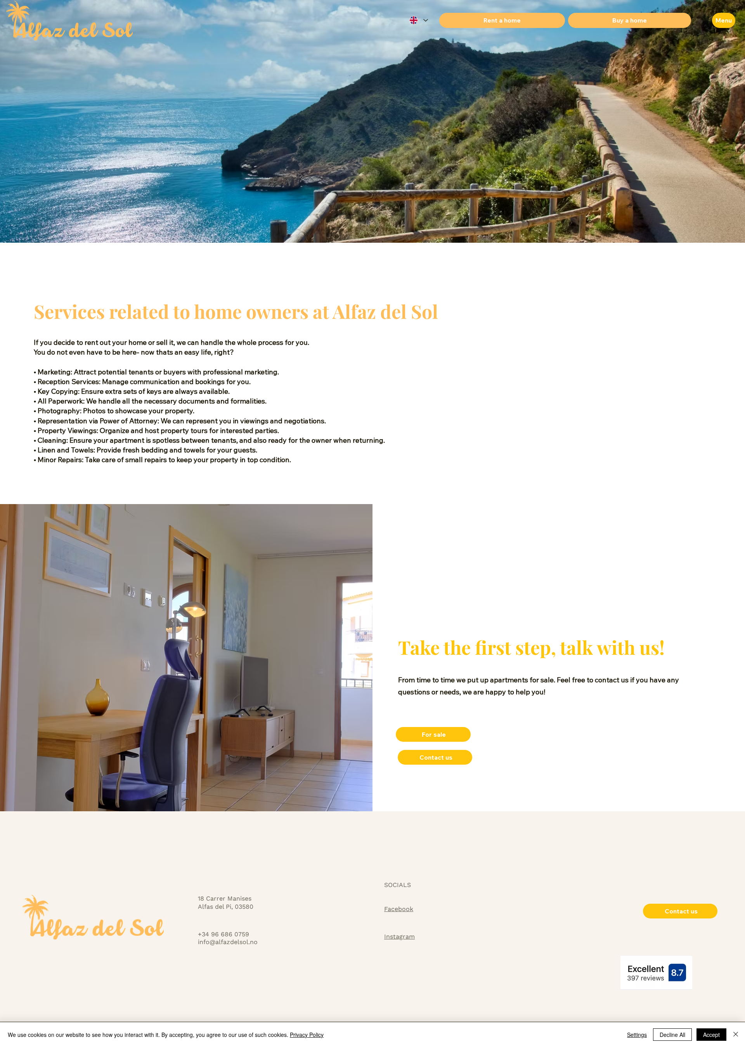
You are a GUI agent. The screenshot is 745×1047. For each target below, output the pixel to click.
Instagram (399, 936)
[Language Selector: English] (418, 20)
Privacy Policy (307, 1034)
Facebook (398, 909)
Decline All (672, 1034)
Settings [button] (637, 1034)
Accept (711, 1034)
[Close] (735, 1034)
